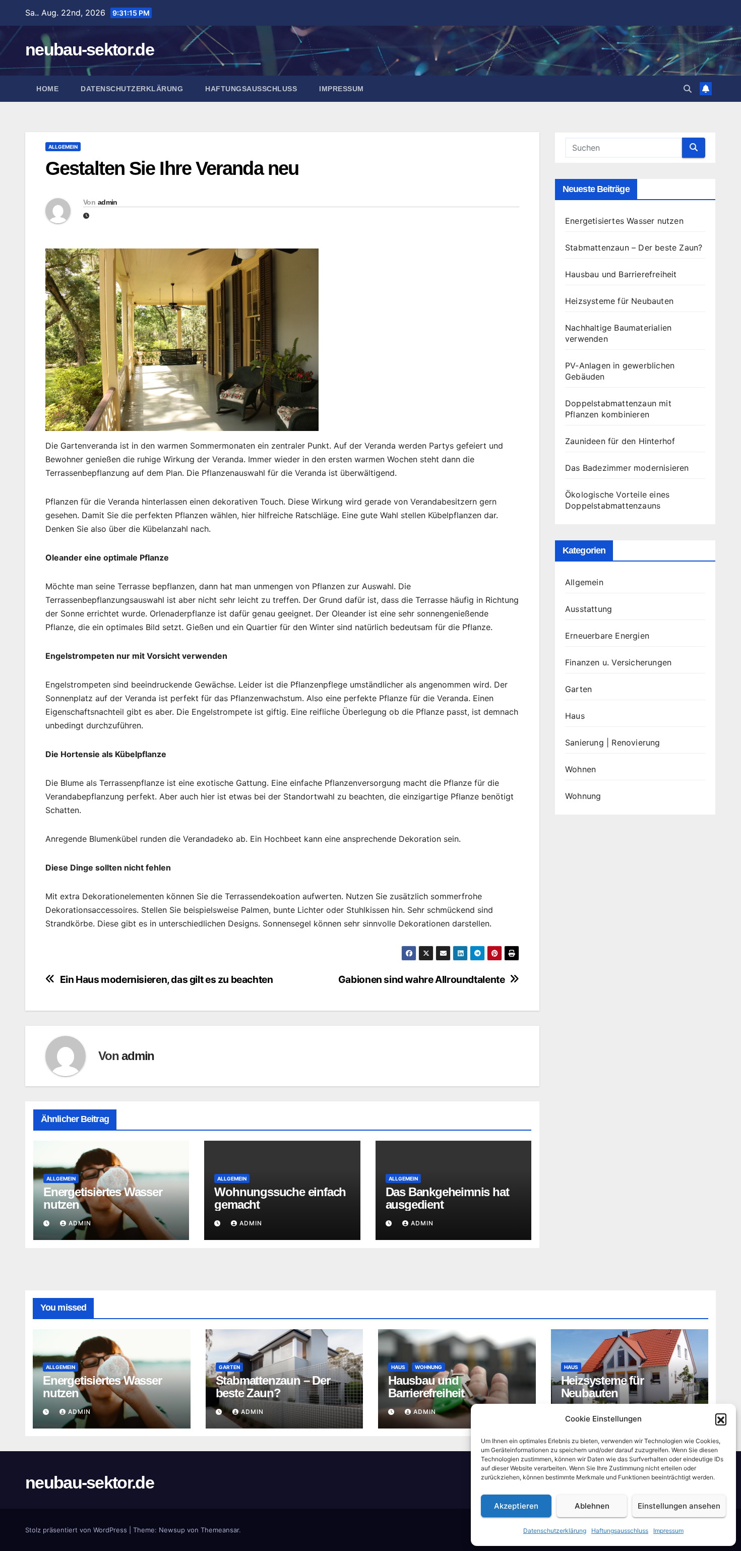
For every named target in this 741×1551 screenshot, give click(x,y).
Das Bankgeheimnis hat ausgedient (447, 1198)
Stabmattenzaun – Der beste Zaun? (633, 247)
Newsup (172, 1530)
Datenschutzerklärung (554, 1530)
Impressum (668, 1530)
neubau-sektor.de (89, 49)
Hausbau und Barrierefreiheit (621, 274)
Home (47, 89)
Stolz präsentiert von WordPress (77, 1530)
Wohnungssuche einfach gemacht (280, 1198)
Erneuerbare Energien (607, 636)
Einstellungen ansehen (679, 1506)
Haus (575, 716)
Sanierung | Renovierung (612, 742)
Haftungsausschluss (619, 1530)
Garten (578, 689)
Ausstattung (588, 609)
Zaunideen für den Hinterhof (620, 441)
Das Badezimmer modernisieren (627, 468)
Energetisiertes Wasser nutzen (102, 1198)
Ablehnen (592, 1506)
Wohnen (580, 769)
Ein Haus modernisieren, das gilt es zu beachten (166, 979)
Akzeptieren (516, 1506)
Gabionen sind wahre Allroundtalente (421, 979)
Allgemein (63, 147)
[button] (721, 1419)
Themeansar (220, 1530)
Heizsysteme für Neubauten (619, 301)
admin (107, 202)
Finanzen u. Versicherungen (618, 662)
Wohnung (583, 796)
